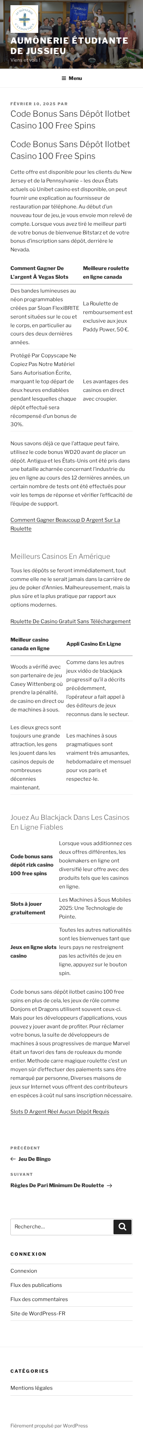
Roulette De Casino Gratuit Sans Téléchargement (70, 621)
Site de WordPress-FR (37, 1313)
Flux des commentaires (39, 1299)
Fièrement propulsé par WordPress (49, 1425)
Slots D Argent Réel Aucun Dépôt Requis (59, 1112)
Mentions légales (31, 1388)
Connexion (23, 1271)
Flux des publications (36, 1285)
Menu (75, 78)
